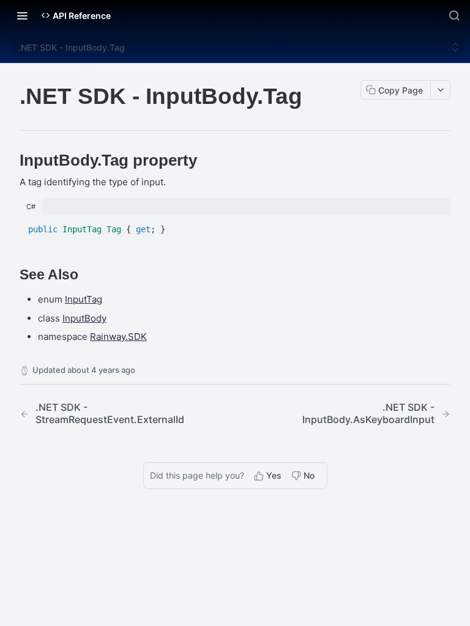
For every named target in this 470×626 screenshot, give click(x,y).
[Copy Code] (436, 225)
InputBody (84, 318)
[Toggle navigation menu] (22, 15)
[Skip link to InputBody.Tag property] (11, 160)
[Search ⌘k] (454, 15)
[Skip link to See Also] (11, 275)
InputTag (83, 299)
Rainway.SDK (118, 336)
